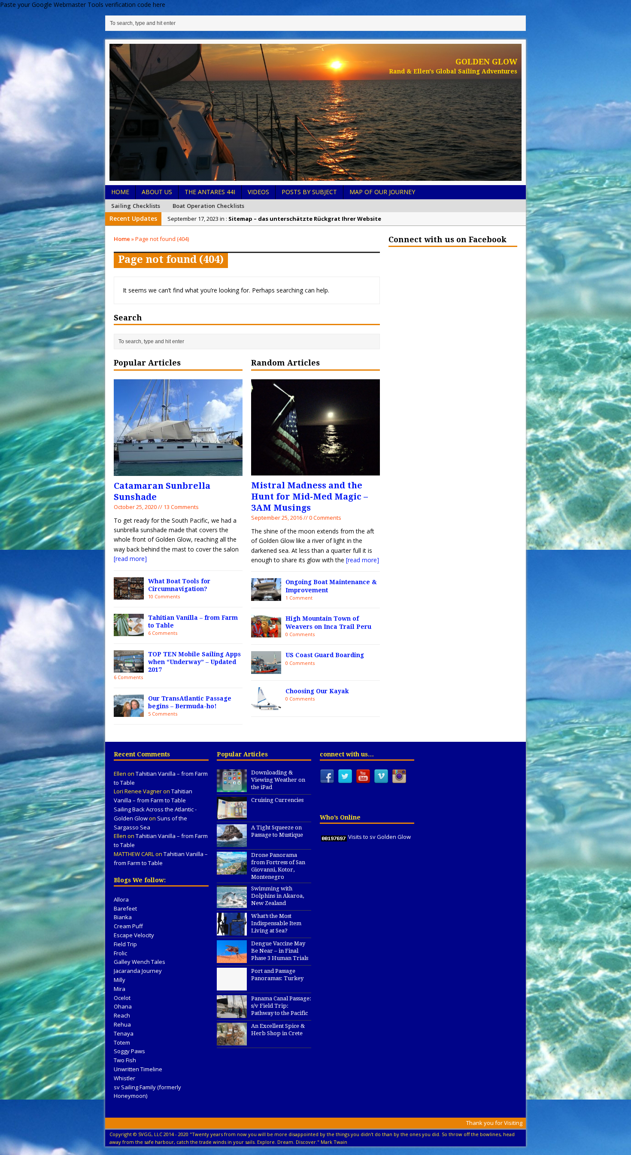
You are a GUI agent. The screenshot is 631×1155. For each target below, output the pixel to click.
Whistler (124, 1078)
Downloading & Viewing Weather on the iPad (278, 779)
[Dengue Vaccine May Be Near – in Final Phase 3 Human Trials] (232, 959)
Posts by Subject (309, 192)
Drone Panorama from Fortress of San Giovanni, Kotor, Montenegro (278, 866)
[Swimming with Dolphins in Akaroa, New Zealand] (232, 904)
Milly (119, 980)
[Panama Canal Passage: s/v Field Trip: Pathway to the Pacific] (232, 1014)
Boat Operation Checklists (209, 206)
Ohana (123, 1006)
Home (120, 192)
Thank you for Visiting (494, 1123)
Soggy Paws (129, 1051)
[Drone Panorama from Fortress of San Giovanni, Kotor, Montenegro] (232, 870)
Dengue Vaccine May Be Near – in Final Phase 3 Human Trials (279, 950)
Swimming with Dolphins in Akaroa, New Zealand (277, 895)
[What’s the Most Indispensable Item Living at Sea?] (232, 931)
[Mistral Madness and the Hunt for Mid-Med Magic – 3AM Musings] (315, 470)
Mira (119, 989)
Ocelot (122, 998)
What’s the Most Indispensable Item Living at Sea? (276, 923)
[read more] (130, 559)
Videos (258, 192)
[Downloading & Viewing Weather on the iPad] (232, 787)
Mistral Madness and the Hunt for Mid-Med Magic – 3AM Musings (309, 496)
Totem (122, 1042)
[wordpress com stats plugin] (334, 837)
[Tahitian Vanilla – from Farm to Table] (129, 631)
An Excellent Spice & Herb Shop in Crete (278, 1029)
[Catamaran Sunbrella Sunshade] (178, 470)
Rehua (122, 1024)
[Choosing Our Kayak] (266, 705)
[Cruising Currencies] (232, 815)
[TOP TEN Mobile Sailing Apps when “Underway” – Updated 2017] (129, 668)
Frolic (120, 953)
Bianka (123, 917)
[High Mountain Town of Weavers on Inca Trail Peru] (266, 632)
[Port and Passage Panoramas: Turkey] (232, 986)
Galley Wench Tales (139, 962)
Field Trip (125, 944)
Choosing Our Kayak (317, 691)
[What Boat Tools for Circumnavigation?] (129, 595)
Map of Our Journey (382, 192)
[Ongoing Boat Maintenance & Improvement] (266, 596)
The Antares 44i (210, 192)
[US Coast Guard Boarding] (266, 669)
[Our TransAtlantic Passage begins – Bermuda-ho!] (129, 712)
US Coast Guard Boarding (324, 655)
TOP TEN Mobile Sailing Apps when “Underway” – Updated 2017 (194, 662)
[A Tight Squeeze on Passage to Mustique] (232, 842)
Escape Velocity (134, 935)
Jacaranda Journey (138, 971)
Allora (121, 899)
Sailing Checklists (136, 206)
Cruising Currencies (277, 800)
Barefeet (125, 908)
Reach (122, 1015)
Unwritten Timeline (138, 1069)
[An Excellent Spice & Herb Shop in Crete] (232, 1041)
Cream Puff (128, 926)
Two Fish (125, 1060)
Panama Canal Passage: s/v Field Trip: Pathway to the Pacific (281, 1005)
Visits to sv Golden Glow (379, 837)
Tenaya (123, 1033)
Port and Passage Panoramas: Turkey (277, 974)
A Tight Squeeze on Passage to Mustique (277, 831)
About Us (157, 192)
